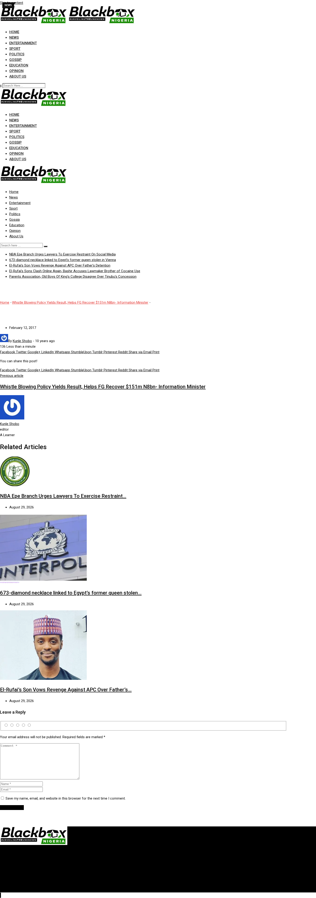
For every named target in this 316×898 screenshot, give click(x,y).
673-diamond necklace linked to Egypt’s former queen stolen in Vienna (62, 260)
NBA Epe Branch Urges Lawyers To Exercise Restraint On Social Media (62, 254)
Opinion (16, 71)
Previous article (11, 376)
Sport (14, 49)
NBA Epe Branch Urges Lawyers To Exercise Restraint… (63, 496)
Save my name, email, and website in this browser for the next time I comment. (66, 798)
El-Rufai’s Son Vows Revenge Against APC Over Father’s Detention (59, 265)
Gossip (15, 60)
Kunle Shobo (9, 424)
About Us (17, 76)
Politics (16, 54)
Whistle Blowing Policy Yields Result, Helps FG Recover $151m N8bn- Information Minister (80, 302)
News (14, 37)
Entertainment (23, 43)
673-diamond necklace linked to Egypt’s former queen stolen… (71, 593)
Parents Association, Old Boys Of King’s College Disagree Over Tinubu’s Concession (72, 276)
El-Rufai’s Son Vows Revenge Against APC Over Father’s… (66, 690)
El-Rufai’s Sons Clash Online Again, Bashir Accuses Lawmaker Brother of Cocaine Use (74, 271)
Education (18, 65)
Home (14, 32)
